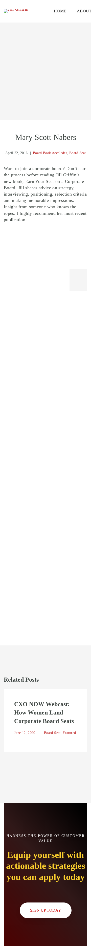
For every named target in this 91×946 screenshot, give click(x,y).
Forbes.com (22, 397)
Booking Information (31, 446)
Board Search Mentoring (35, 458)
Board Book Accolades (50, 153)
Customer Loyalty (28, 409)
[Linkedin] (78, 277)
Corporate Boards (28, 360)
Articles (19, 372)
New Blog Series (27, 321)
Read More (27, 599)
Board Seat (77, 153)
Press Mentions (26, 484)
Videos (18, 471)
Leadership (22, 384)
